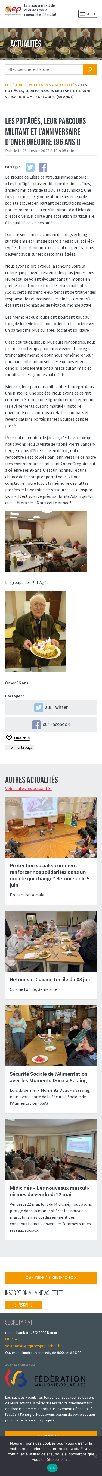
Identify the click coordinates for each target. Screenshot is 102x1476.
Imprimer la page (19, 747)
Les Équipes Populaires (28, 84)
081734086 (13, 1339)
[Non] (95, 1456)
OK (52, 1468)
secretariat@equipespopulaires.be (34, 1345)
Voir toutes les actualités (28, 788)
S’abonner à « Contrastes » (51, 1279)
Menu (90, 14)
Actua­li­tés (66, 84)
